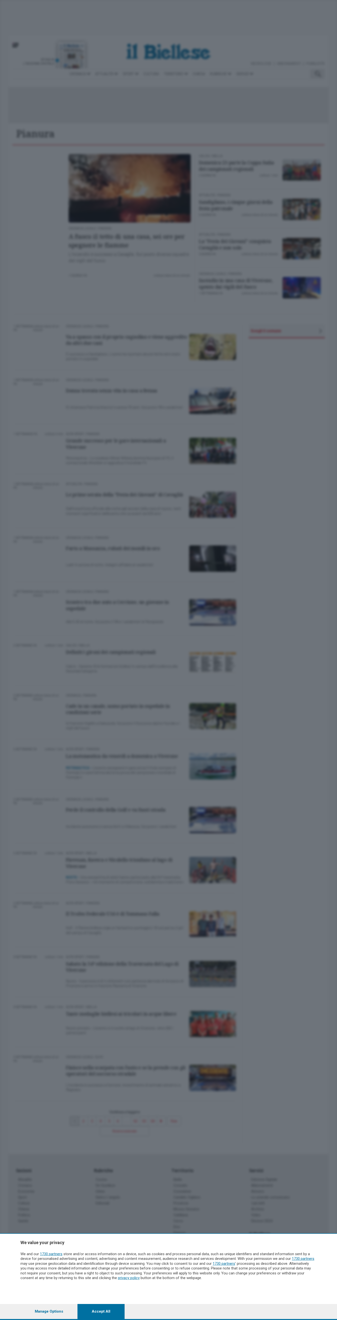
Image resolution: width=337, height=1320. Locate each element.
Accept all (101, 1311)
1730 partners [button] (51, 1254)
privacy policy (129, 1278)
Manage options (49, 1311)
